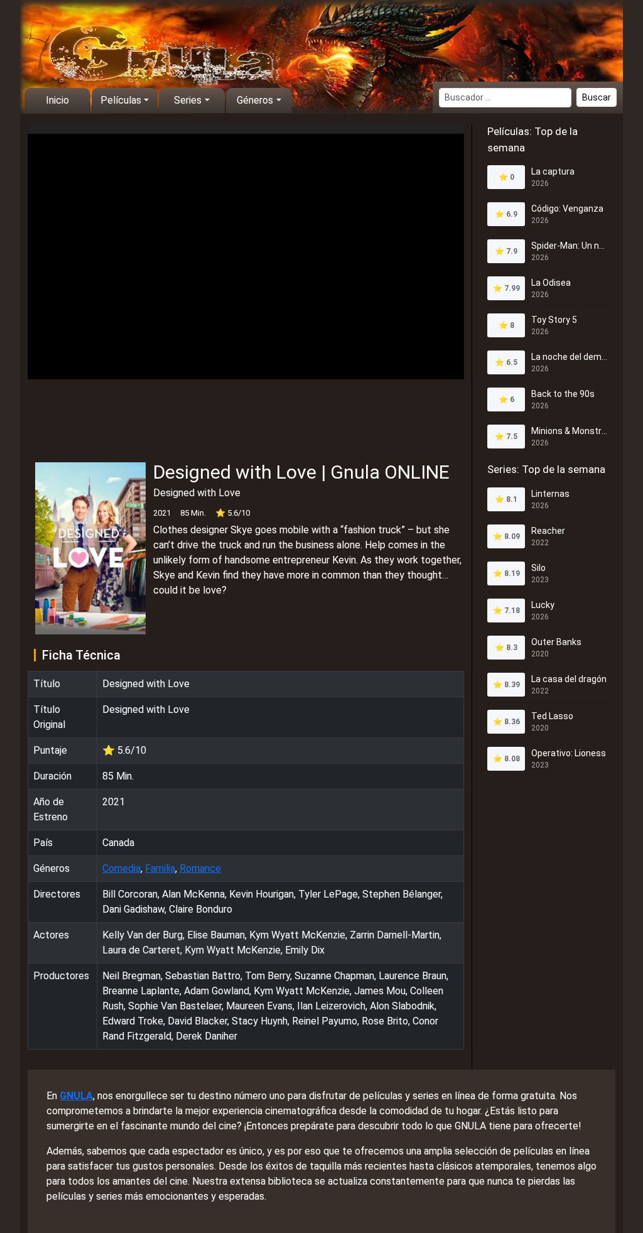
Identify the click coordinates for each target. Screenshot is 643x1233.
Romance (200, 868)
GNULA (76, 1096)
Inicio (57, 100)
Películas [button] (120, 100)
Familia (160, 868)
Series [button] (188, 100)
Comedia (121, 868)
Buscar (596, 97)
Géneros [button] (255, 100)
